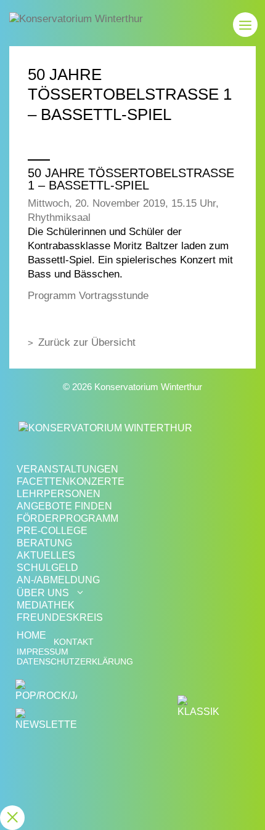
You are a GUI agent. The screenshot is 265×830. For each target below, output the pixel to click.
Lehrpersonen (58, 494)
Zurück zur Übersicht (87, 342)
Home (31, 635)
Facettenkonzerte (70, 481)
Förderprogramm (67, 518)
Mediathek (46, 605)
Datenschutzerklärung (75, 661)
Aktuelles (46, 555)
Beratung (44, 543)
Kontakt (74, 642)
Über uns (43, 593)
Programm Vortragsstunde (88, 295)
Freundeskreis (60, 617)
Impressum (42, 651)
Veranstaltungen (67, 469)
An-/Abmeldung (58, 580)
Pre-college (52, 530)
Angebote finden (64, 506)
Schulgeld (47, 567)
